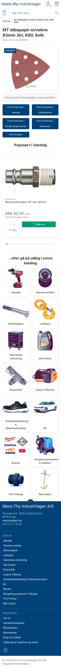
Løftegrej (45, 323)
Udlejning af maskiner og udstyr (20, 642)
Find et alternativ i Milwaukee (45, 124)
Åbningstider (10, 627)
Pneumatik (16, 389)
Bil (45, 428)
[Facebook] (6, 650)
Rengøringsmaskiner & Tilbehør (20, 593)
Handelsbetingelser (14, 622)
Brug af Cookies (12, 637)
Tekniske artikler (45, 292)
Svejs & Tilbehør (45, 389)
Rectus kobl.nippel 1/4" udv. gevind (25, 201)
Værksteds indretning (15, 559)
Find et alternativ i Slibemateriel (45, 110)
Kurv (57, 6)
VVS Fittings (16, 494)
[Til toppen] (30, 502)
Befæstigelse (15, 323)
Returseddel (10, 632)
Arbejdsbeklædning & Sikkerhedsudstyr (25, 579)
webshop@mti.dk (12, 520)
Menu (4, 15)
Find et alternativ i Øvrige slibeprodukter (15, 124)
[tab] (7, 244)
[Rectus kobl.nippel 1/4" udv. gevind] (30, 177)
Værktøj (6, 21)
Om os (6, 618)
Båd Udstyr (45, 494)
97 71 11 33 (9, 516)
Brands (16, 462)
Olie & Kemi (45, 358)
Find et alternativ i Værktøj (16, 110)
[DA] (21, 4)
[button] (30, 69)
